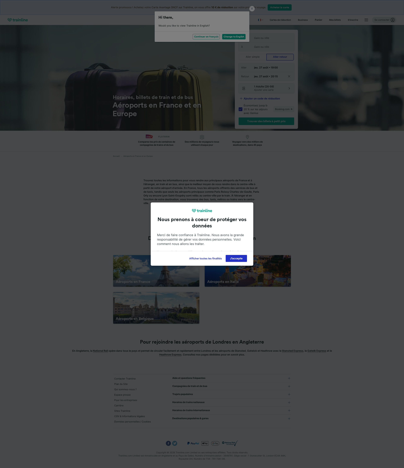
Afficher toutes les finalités (205, 258)
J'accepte (236, 258)
